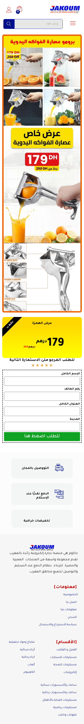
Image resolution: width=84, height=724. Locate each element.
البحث (9, 24)
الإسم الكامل (70, 373)
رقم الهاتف (72, 389)
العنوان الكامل (69, 404)
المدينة (75, 419)
